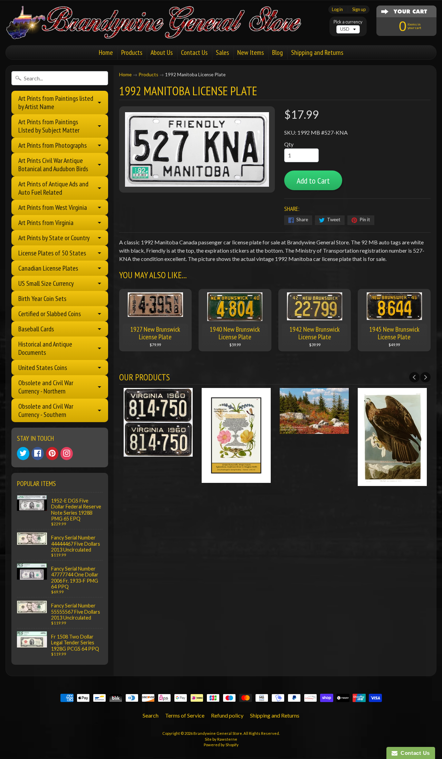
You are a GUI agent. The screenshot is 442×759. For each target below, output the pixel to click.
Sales (222, 52)
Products (131, 52)
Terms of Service (184, 715)
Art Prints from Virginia (46, 222)
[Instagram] (66, 453)
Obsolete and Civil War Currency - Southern (45, 410)
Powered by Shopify (221, 744)
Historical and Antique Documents (45, 348)
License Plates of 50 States (52, 253)
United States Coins (42, 367)
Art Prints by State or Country (54, 237)
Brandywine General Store (217, 733)
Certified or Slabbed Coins (49, 313)
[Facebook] (37, 453)
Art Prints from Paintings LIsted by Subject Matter (48, 126)
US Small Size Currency (46, 283)
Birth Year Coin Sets (42, 298)
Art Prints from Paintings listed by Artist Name (55, 102)
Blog (277, 52)
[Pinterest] (52, 453)
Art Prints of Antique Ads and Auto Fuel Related (53, 188)
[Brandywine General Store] (161, 30)
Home (106, 52)
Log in (337, 9)
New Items (250, 52)
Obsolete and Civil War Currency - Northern (45, 387)
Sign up (359, 9)
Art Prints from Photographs (52, 145)
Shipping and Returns (317, 52)
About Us (162, 52)
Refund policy (227, 715)
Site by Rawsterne (221, 739)
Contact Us (194, 52)
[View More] (158, 452)
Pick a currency (348, 22)
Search (150, 715)
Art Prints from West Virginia (52, 207)
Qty (289, 144)
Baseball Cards (36, 328)
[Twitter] (23, 453)
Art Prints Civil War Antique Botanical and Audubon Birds (53, 164)
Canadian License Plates (48, 268)
